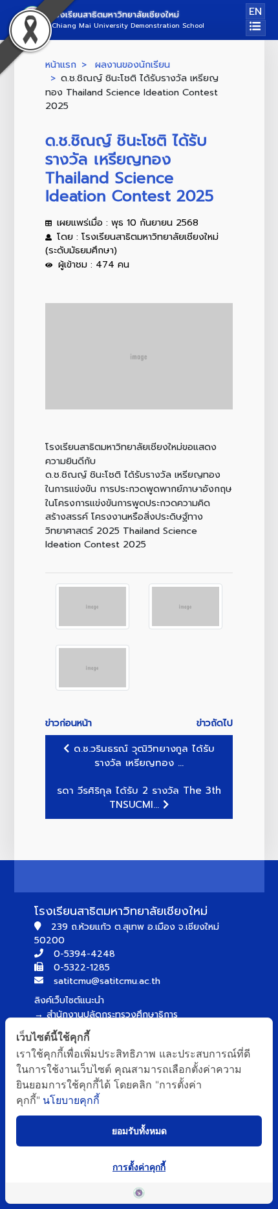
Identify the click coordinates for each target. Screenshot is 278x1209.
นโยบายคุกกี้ (71, 1100)
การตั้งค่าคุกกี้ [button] (139, 1166)
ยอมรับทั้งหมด (139, 1130)
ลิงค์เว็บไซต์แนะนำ (69, 1000)
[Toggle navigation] (256, 28)
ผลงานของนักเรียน (132, 64)
